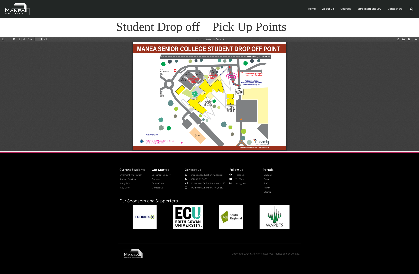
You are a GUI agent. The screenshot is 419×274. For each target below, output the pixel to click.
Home (312, 9)
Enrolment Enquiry (369, 9)
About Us (328, 9)
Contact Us (395, 9)
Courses (345, 9)
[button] (411, 9)
